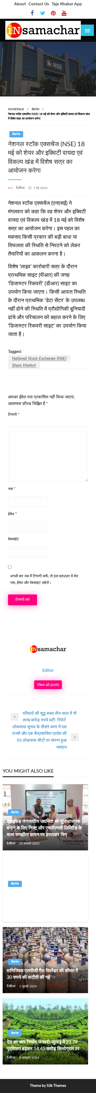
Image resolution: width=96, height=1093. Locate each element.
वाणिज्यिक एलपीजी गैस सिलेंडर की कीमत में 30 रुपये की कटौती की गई (42, 974)
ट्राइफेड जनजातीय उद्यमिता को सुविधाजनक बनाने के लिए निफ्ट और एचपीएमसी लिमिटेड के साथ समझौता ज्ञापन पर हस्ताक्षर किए (44, 828)
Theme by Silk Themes (48, 1086)
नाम (11, 489)
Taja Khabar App (67, 4)
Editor (21, 188)
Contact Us (39, 4)
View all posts (48, 685)
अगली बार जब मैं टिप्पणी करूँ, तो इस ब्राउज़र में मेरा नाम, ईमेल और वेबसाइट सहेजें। (44, 579)
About (20, 4)
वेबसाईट (13, 539)
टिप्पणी (13, 415)
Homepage (16, 109)
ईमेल (12, 514)
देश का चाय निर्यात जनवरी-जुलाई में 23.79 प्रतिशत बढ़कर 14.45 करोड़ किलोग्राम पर (43, 1045)
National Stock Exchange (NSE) (39, 358)
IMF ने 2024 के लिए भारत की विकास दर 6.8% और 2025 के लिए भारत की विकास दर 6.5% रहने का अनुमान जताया (44, 899)
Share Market (24, 365)
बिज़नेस (35, 109)
